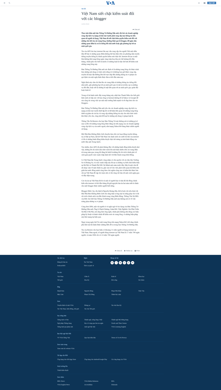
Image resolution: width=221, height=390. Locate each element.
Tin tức (83, 9)
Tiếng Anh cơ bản (63, 320)
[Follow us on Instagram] (124, 262)
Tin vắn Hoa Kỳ (116, 305)
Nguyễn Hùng (88, 291)
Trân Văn (141, 291)
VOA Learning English (118, 327)
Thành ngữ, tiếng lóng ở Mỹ (93, 320)
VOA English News (63, 385)
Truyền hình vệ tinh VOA (65, 305)
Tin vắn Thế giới (89, 309)
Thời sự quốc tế (89, 266)
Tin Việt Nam (88, 262)
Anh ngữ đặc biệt (89, 327)
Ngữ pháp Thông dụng (64, 323)
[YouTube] (204, 3)
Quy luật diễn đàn (90, 338)
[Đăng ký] (132, 262)
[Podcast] (128, 262)
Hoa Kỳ (86, 280)
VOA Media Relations (91, 381)
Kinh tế (113, 276)
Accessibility (88, 385)
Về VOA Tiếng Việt (63, 338)
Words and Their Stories (119, 323)
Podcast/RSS (61, 266)
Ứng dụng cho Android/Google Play (95, 359)
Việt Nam (60, 276)
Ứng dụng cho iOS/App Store (66, 359)
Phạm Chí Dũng (89, 294)
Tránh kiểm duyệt (62, 370)
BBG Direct (61, 381)
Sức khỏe (141, 280)
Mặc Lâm (60, 294)
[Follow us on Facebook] (112, 262)
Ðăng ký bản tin (62, 262)
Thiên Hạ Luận (116, 294)
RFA (112, 381)
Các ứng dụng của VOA (119, 359)
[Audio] (199, 3)
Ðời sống (114, 280)
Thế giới (60, 280)
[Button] (136, 29)
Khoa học (141, 276)
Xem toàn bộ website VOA (65, 349)
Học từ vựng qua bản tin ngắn (93, 323)
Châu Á (86, 276)
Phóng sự (87, 305)
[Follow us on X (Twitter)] (116, 262)
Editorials (114, 385)
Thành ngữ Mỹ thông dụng (119, 320)
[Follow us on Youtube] (120, 262)
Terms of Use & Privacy (119, 338)
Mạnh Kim (60, 291)
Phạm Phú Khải (116, 291)
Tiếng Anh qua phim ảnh (65, 327)
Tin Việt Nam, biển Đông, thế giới (68, 309)
